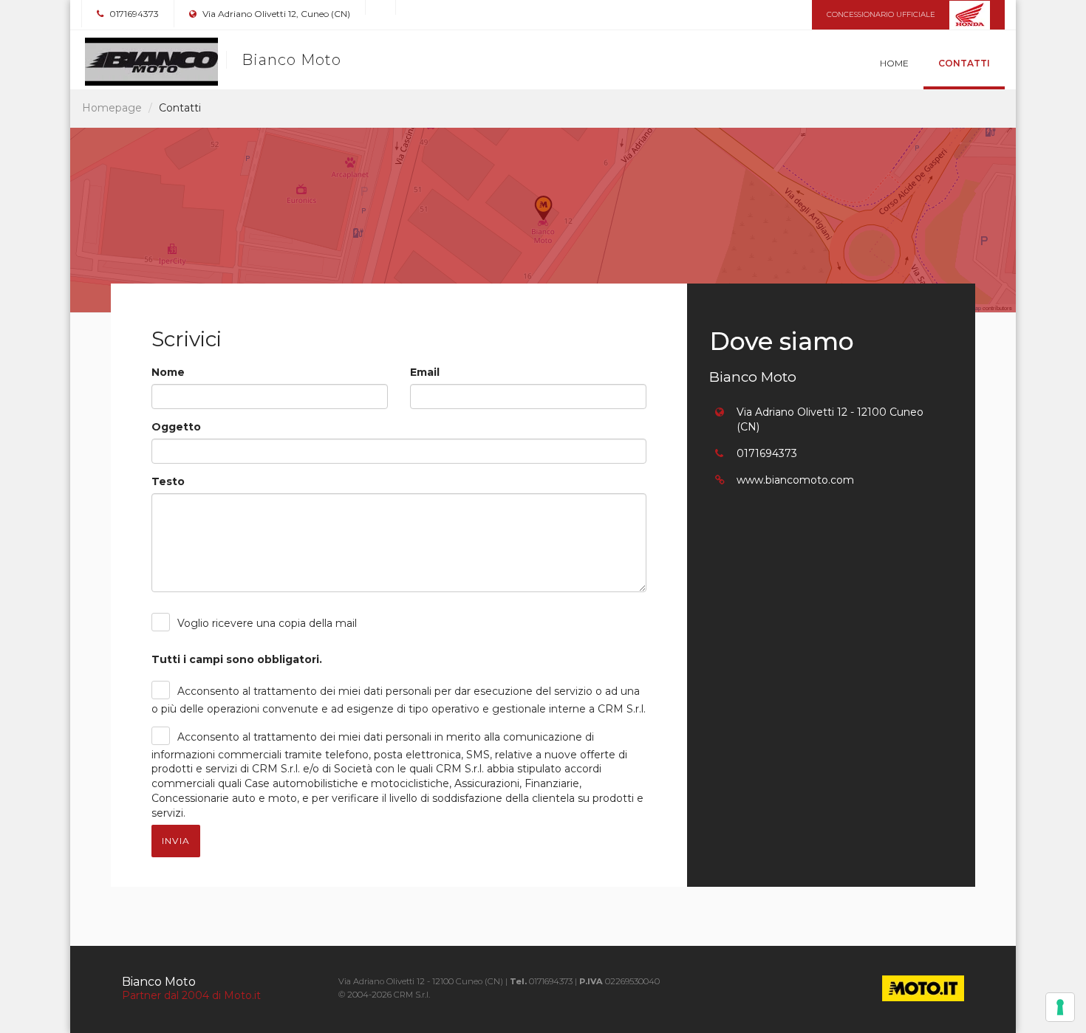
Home (894, 63)
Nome (168, 372)
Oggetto (176, 426)
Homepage (112, 107)
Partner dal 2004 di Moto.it (191, 995)
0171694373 (133, 13)
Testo (168, 481)
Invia (176, 840)
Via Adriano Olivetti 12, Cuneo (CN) (275, 13)
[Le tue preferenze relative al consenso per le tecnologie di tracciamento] (1060, 1007)
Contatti (964, 63)
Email (425, 372)
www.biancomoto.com (795, 480)
